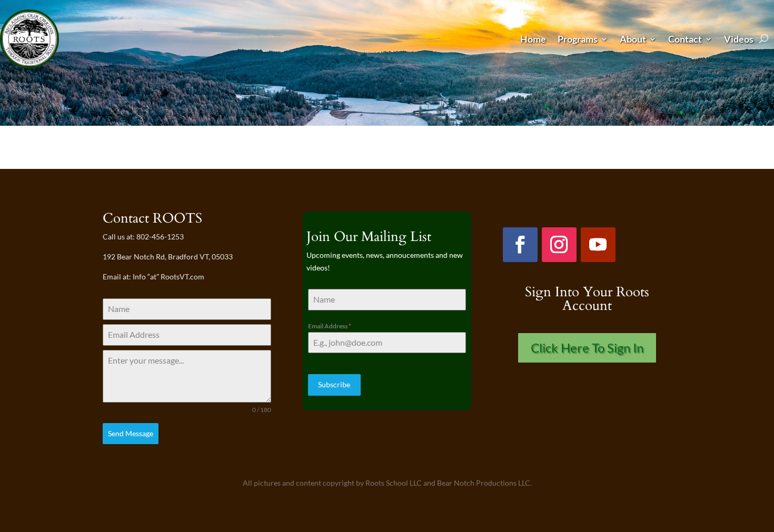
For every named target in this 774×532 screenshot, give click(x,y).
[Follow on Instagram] (559, 244)
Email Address (329, 326)
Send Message (130, 433)
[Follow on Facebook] (520, 244)
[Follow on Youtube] (598, 244)
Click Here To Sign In (587, 347)
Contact (685, 39)
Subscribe (334, 384)
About (633, 39)
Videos (738, 39)
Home (533, 39)
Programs (578, 39)
